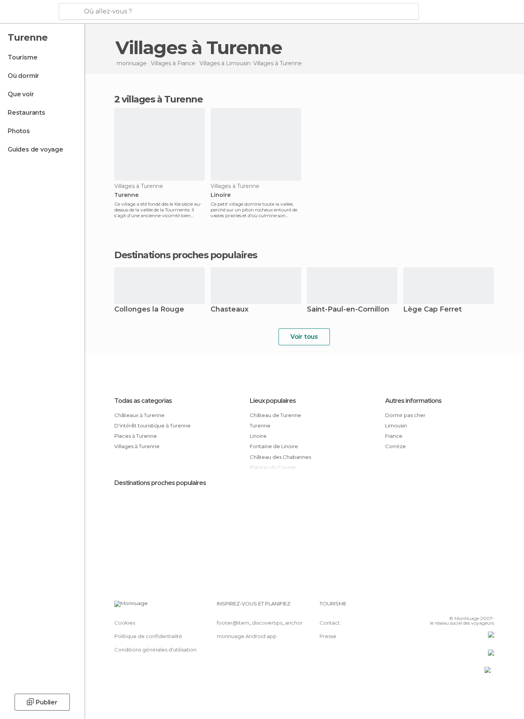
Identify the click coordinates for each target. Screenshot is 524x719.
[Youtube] (488, 606)
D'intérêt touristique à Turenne (152, 425)
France (393, 436)
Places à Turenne (135, 436)
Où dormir (23, 75)
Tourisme (22, 57)
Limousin (396, 425)
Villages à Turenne (137, 446)
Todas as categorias (143, 400)
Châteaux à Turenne (139, 415)
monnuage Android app (247, 636)
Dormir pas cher (405, 415)
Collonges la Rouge (149, 309)
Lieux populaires (273, 400)
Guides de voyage (35, 149)
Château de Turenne (275, 415)
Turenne (126, 195)
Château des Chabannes (280, 457)
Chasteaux (230, 309)
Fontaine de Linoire (274, 446)
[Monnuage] (29, 12)
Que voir (21, 94)
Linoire (221, 195)
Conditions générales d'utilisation (155, 649)
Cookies (124, 623)
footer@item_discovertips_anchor (260, 623)
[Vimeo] (475, 606)
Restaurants (26, 112)
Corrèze (395, 446)
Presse (328, 636)
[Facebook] (450, 606)
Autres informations (413, 400)
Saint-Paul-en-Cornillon (348, 309)
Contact (330, 623)
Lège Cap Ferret (432, 309)
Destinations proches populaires (185, 255)
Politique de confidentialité (148, 636)
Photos (19, 131)
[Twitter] (463, 606)
